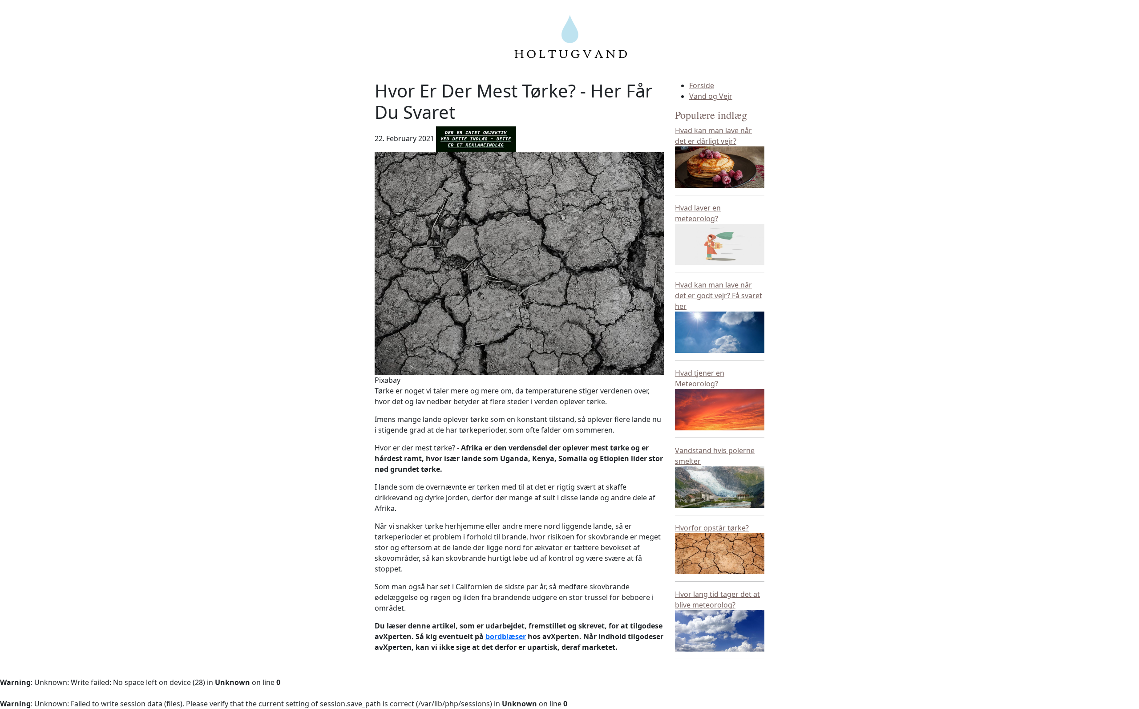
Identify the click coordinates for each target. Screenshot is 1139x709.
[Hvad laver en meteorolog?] (719, 243)
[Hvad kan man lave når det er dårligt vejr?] (719, 166)
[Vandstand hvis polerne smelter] (719, 486)
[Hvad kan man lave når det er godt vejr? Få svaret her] (719, 331)
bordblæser (505, 636)
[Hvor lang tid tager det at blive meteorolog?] (719, 630)
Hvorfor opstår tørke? (712, 528)
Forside (701, 85)
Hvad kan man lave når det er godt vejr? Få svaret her (718, 295)
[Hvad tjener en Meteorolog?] (719, 409)
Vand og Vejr (710, 96)
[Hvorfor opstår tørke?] (719, 553)
